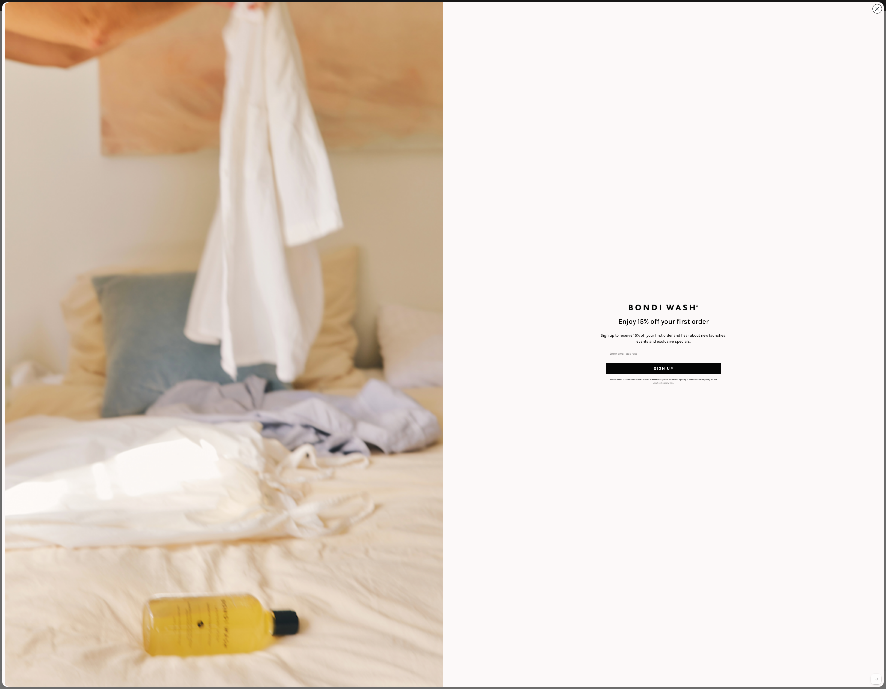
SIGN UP (663, 368)
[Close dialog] (877, 8)
